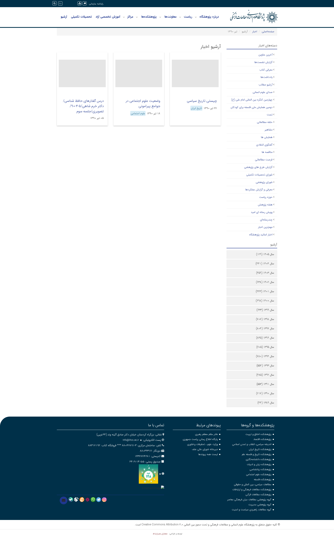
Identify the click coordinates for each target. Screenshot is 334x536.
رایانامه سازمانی (96, 4)
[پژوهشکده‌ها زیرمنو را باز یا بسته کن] (137, 17)
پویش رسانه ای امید (262, 212)
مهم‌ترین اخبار (265, 227)
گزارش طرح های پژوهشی (258, 167)
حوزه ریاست (266, 197)
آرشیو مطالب (266, 85)
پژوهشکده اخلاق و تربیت (258, 434)
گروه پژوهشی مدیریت (259, 505)
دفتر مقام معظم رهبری (206, 434)
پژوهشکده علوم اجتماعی (258, 474)
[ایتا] (81, 499)
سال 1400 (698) (265, 301)
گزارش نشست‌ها (263, 62)
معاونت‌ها (170, 16)
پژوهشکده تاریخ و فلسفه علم (256, 454)
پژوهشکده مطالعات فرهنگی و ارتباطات (251, 490)
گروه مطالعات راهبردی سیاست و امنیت (251, 510)
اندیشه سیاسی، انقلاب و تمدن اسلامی (251, 444)
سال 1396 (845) (265, 338)
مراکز (130, 16)
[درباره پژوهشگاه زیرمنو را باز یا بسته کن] (196, 17)
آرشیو (64, 16)
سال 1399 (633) (265, 310)
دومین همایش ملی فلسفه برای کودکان (252, 107)
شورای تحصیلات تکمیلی (259, 175)
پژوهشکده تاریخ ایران (260, 449)
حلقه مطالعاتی (265, 122)
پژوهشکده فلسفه (262, 479)
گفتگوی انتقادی (264, 145)
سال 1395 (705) (265, 347)
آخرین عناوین (265, 55)
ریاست (188, 16)
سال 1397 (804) (265, 328)
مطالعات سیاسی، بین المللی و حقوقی (252, 484)
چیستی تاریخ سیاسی (202, 101)
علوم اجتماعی (138, 113)
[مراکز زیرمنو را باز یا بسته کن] (124, 17)
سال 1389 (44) (265, 403)
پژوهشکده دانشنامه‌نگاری (258, 459)
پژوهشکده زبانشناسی (260, 469)
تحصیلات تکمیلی (81, 16)
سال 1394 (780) (265, 356)
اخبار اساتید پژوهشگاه (261, 234)
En (60, 3)
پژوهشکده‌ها (149, 16)
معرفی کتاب (266, 70)
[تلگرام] (98, 499)
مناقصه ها (267, 152)
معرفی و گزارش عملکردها (259, 189)
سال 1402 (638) (265, 282)
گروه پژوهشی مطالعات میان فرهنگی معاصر (249, 500)
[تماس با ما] (63, 500)
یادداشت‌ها (267, 77)
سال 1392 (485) (265, 375)
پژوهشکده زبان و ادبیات (259, 464)
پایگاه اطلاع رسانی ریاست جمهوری (200, 439)
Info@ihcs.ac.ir (131, 440)
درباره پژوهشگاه (209, 16)
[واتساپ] (93, 499)
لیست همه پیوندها (208, 454)
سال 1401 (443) (265, 291)
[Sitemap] (80, 3)
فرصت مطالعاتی (264, 159)
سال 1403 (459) (265, 273)
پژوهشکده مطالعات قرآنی (258, 495)
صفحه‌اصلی (268, 31)
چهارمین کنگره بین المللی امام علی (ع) (252, 100)
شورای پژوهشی (264, 182)
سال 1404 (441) (265, 263)
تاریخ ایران (196, 108)
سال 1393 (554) (265, 365)
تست (270, 114)
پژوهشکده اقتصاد (262, 439)
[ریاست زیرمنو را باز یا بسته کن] (180, 17)
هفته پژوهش (265, 204)
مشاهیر (269, 130)
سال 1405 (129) (265, 254)
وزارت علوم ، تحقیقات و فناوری (202, 444)
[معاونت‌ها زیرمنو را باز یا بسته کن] (160, 17)
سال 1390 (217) (265, 393)
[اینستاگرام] (104, 499)
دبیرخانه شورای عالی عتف (205, 449)
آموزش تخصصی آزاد (108, 16)
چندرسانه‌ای (266, 220)
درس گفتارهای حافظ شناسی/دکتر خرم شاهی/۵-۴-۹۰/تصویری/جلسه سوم (83, 106)
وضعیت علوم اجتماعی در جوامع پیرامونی (143, 103)
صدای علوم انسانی (263, 92)
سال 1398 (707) (265, 319)
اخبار (254, 31)
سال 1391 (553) (265, 384)
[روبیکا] (76, 499)
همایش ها (267, 137)
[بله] (70, 499)
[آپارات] (87, 499)
